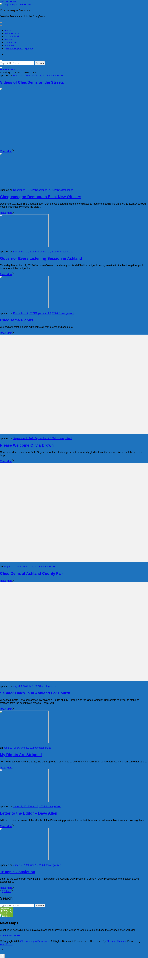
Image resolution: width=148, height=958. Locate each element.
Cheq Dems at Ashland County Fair (31, 573)
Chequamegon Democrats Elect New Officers (40, 197)
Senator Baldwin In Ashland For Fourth (35, 693)
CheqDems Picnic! (16, 320)
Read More (6, 151)
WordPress (6, 944)
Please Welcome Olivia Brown (27, 445)
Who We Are (12, 33)
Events (8, 39)
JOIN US (10, 45)
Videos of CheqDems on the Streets (32, 82)
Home (8, 30)
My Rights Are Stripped (21, 755)
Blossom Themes (116, 941)
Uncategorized (56, 75)
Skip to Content (8, 1)
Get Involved (12, 36)
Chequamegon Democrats (16, 10)
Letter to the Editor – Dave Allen (28, 813)
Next (8, 891)
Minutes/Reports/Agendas (19, 48)
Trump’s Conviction (17, 872)
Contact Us (11, 42)
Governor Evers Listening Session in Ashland (41, 258)
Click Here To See (10, 935)
